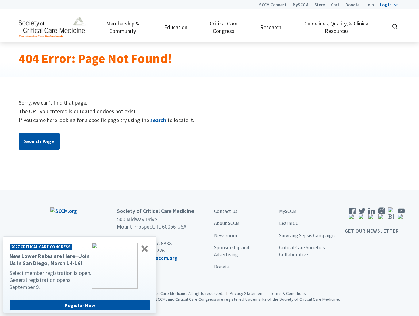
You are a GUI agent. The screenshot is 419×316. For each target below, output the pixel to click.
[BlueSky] (391, 215)
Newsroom (225, 235)
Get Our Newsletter (372, 231)
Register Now (80, 305)
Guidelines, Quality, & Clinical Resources (337, 27)
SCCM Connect (272, 4)
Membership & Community (122, 27)
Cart (335, 4)
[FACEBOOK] (352, 215)
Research (270, 27)
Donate (352, 4)
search (158, 120)
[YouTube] (401, 215)
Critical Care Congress (223, 27)
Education (175, 27)
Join (370, 4)
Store (319, 4)
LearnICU (288, 223)
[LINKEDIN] (372, 215)
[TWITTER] (362, 215)
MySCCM (300, 4)
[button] (389, 4)
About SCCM (227, 223)
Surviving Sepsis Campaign (307, 235)
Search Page (39, 141)
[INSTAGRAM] (381, 215)
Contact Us (225, 211)
